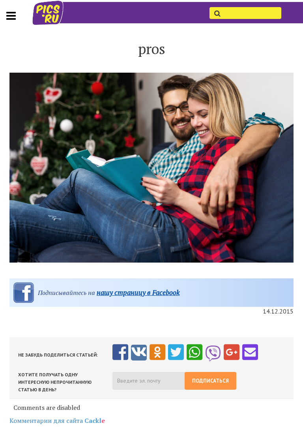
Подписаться (210, 380)
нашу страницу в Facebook (138, 292)
